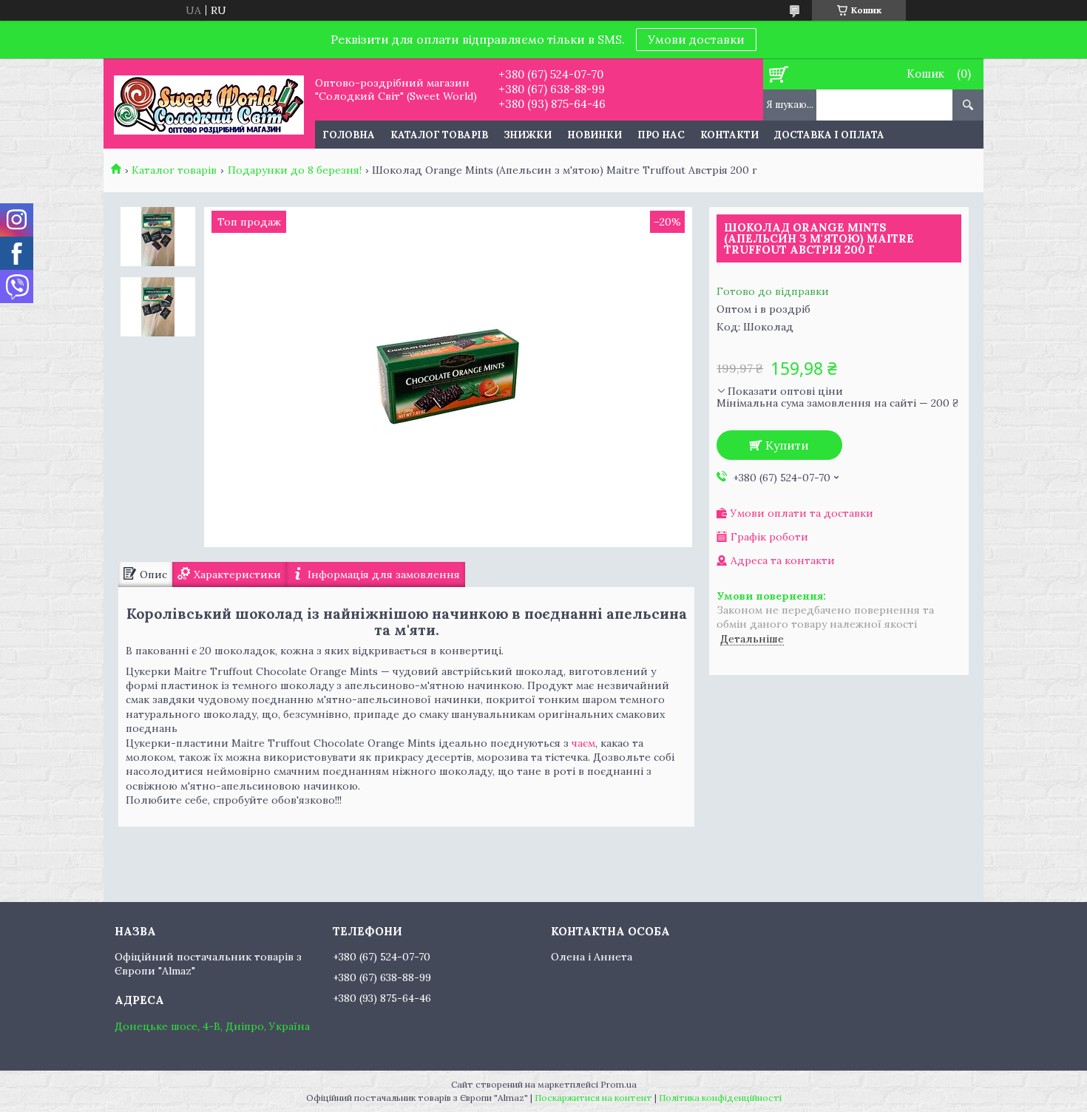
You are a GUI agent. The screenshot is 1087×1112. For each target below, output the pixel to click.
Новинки (594, 135)
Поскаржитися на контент (593, 1097)
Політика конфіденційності (720, 1097)
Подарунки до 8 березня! (295, 170)
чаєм (583, 743)
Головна (348, 135)
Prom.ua (618, 1084)
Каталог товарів (439, 135)
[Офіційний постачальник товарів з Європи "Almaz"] (209, 103)
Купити (787, 445)
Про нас (661, 135)
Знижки (528, 135)
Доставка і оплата (829, 135)
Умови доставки (696, 39)
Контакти (729, 135)
